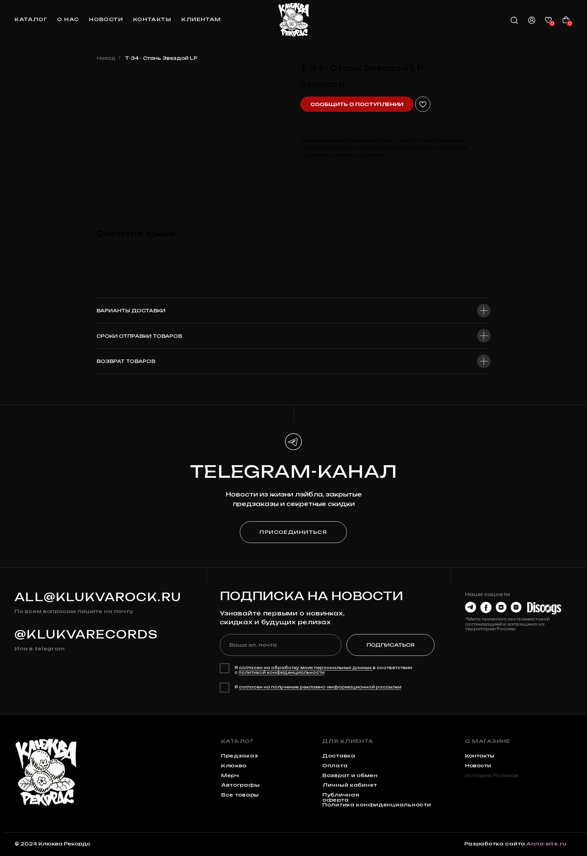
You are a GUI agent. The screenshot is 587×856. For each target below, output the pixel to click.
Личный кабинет (349, 785)
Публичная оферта (340, 797)
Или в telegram (40, 649)
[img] (293, 19)
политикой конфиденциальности (281, 672)
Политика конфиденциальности (376, 805)
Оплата (335, 766)
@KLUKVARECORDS (86, 634)
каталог (31, 19)
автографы (240, 785)
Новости (478, 766)
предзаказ (239, 756)
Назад (105, 58)
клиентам (201, 19)
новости (106, 19)
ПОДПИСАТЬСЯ (390, 645)
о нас (68, 19)
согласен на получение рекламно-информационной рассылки (320, 687)
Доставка (338, 756)
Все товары (240, 795)
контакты (152, 19)
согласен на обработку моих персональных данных (306, 667)
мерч (230, 775)
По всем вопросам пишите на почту (74, 611)
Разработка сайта (495, 844)
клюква (234, 766)
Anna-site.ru (546, 844)
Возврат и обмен (350, 775)
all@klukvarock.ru (98, 597)
